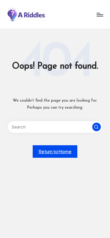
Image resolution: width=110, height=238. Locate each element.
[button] (96, 127)
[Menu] (100, 14)
